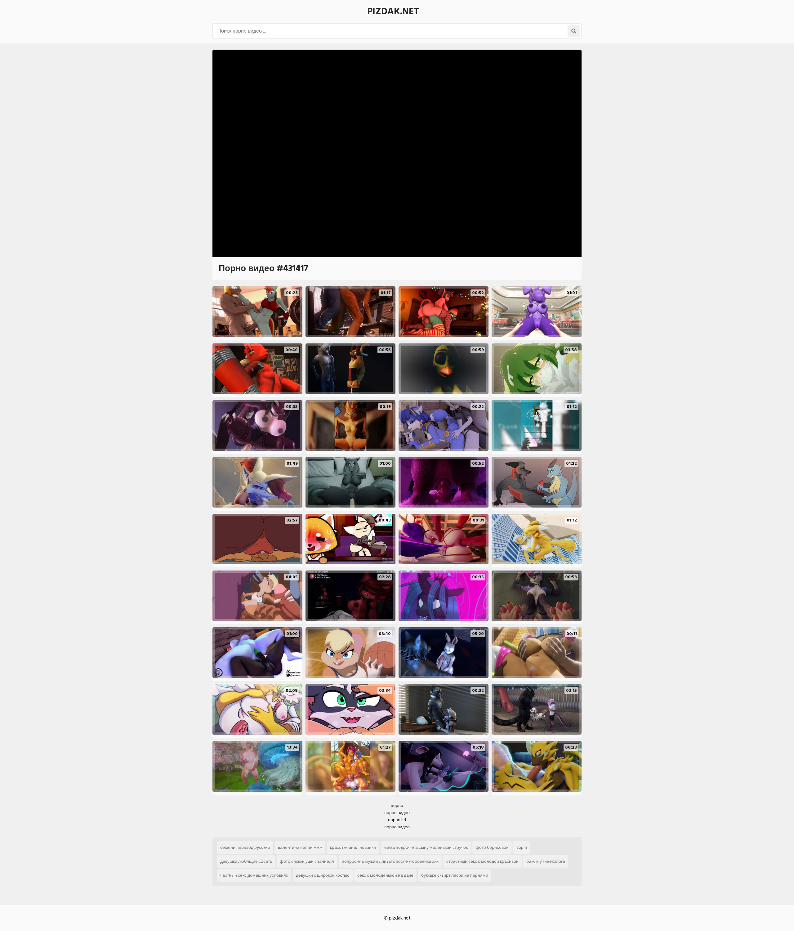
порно (397, 805)
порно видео (397, 812)
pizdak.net (393, 11)
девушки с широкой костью (323, 875)
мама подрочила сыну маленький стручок (426, 847)
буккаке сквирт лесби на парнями (454, 875)
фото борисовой (492, 847)
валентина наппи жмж (300, 847)
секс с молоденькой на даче (385, 875)
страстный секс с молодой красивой (482, 861)
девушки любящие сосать (246, 861)
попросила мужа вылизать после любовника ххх (390, 861)
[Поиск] (574, 31)
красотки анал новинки (353, 847)
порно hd (397, 819)
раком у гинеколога (545, 861)
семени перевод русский (245, 847)
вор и (521, 847)
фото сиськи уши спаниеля (307, 861)
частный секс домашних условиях (254, 875)
